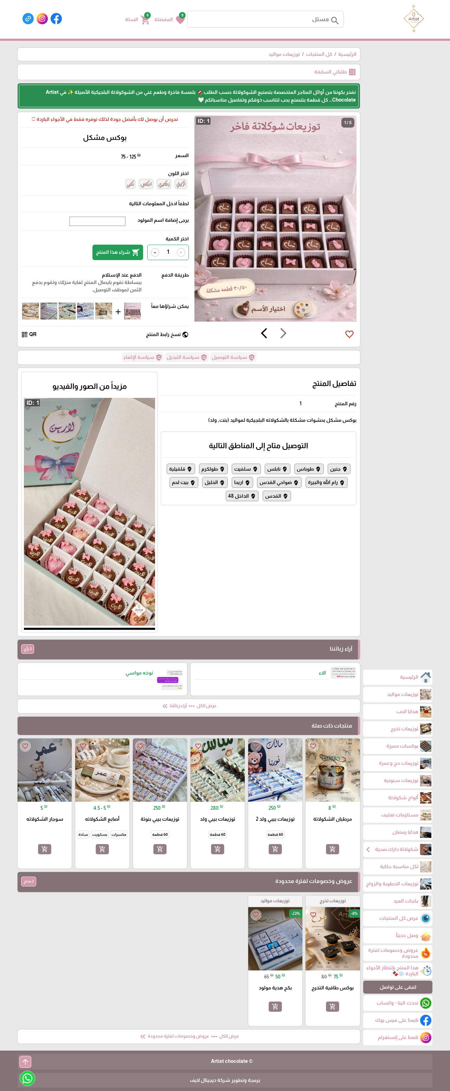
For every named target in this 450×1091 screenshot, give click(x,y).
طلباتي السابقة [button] (335, 72)
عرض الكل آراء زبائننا (189, 706)
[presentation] (283, 334)
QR (29, 334)
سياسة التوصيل (233, 357)
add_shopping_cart (332, 849)
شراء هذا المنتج (118, 252)
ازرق (181, 184)
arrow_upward (25, 1062)
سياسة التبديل (187, 357)
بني (130, 184)
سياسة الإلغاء (142, 357)
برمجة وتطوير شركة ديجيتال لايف (225, 1080)
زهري (164, 184)
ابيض (146, 184)
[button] (169, 19)
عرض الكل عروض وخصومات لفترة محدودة (189, 1036)
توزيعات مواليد (284, 54)
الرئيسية (347, 54)
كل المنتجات (319, 54)
